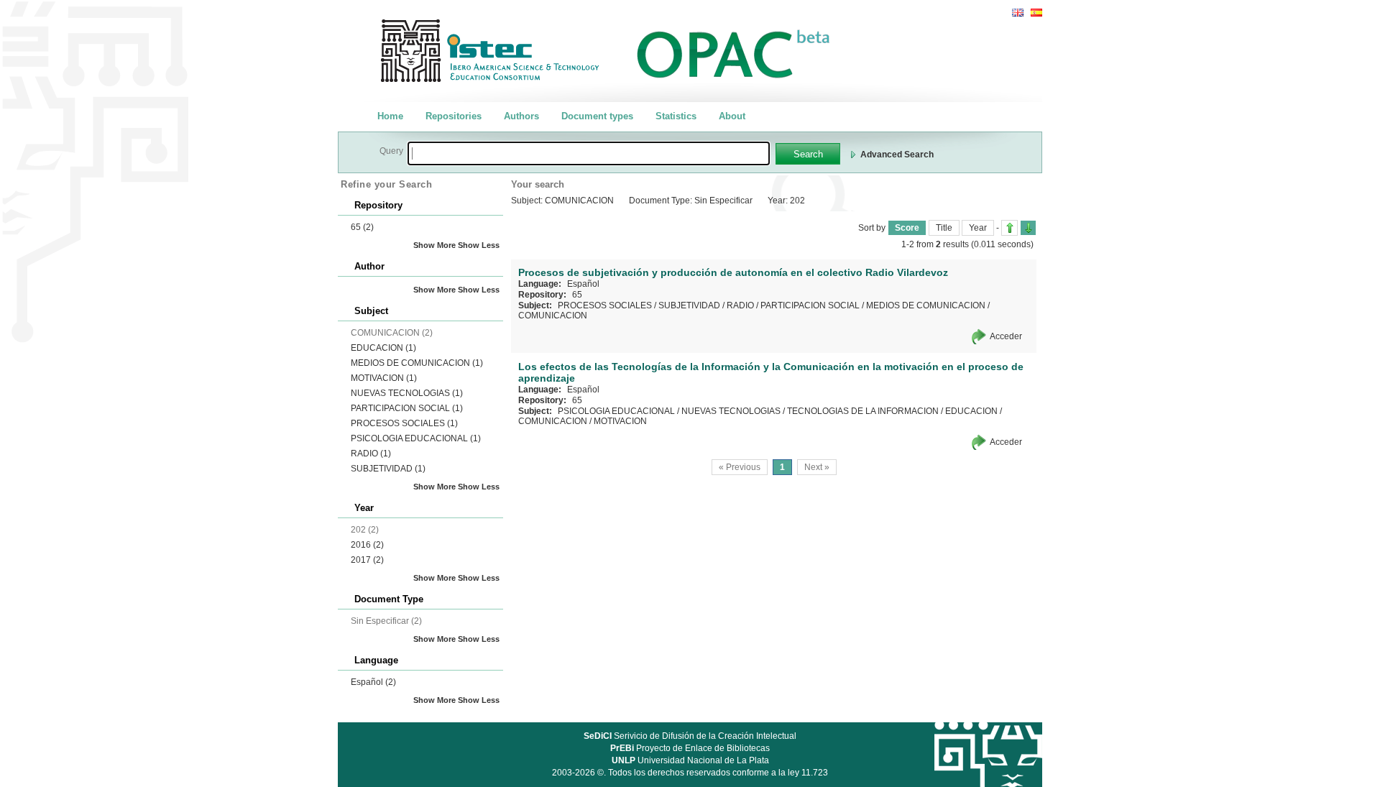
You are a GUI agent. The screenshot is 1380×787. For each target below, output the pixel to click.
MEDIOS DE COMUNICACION (417, 363)
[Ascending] (1009, 228)
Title (944, 228)
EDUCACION (383, 348)
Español (373, 682)
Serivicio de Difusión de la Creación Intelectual (690, 736)
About (732, 116)
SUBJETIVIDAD (388, 469)
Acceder (1006, 336)
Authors (521, 116)
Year (978, 228)
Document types (597, 116)
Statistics (676, 116)
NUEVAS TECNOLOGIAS (407, 393)
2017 (367, 560)
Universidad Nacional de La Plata (690, 760)
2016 (367, 545)
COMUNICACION (552, 315)
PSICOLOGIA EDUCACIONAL (416, 438)
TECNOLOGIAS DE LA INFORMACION (863, 411)
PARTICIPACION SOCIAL (407, 408)
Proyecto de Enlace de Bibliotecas (690, 748)
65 (362, 227)
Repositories (454, 116)
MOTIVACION (384, 378)
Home (390, 116)
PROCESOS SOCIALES (404, 423)
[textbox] (589, 153)
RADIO (371, 453)
